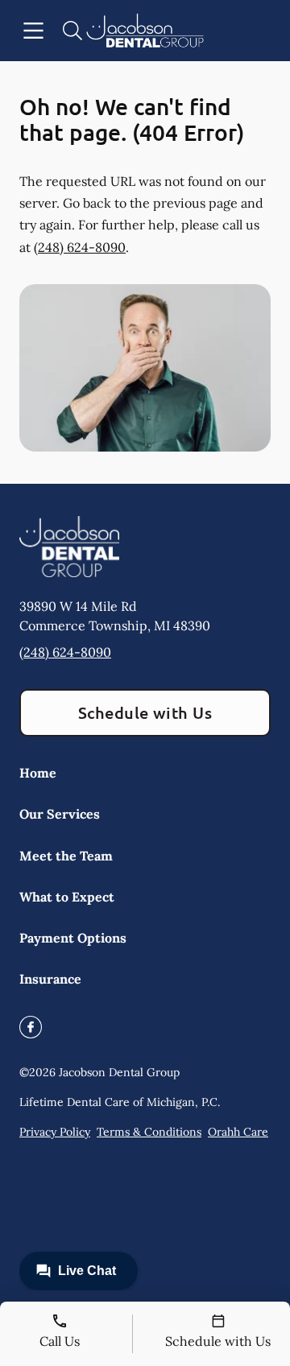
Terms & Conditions (149, 1132)
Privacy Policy (54, 1132)
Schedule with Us (145, 712)
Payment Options (72, 938)
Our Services (59, 814)
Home (37, 773)
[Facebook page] (30, 1027)
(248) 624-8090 (80, 247)
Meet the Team (66, 856)
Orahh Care (238, 1132)
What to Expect (66, 897)
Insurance (50, 979)
